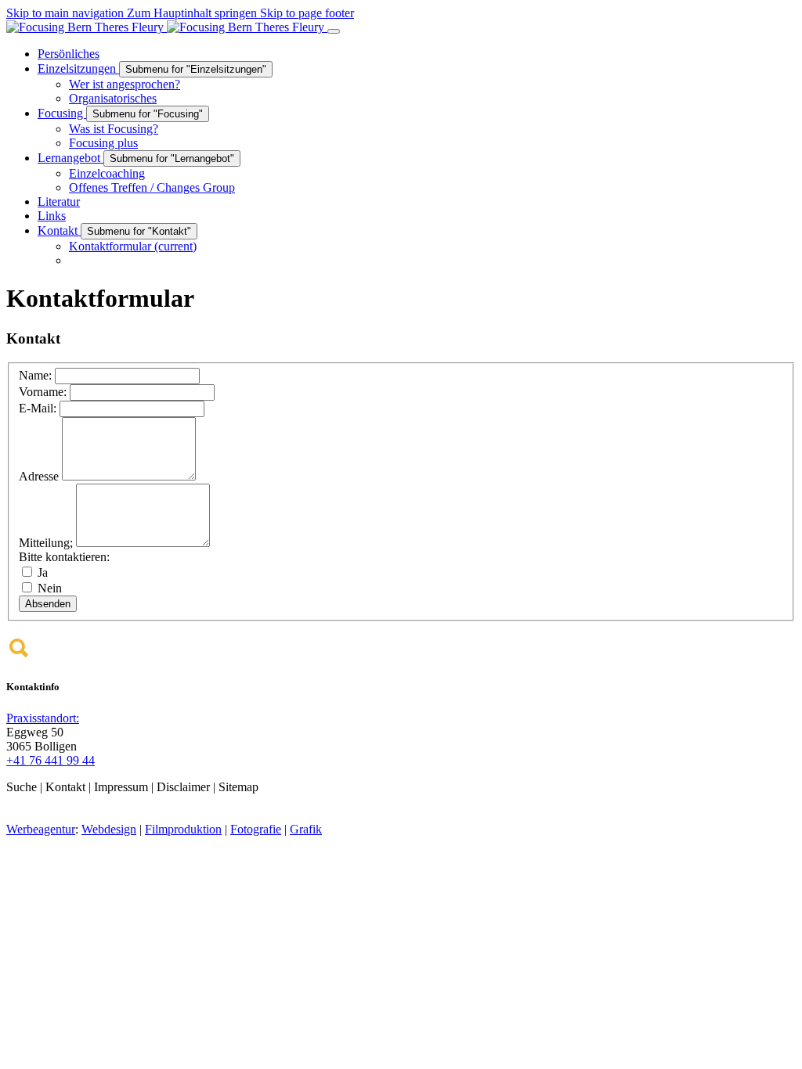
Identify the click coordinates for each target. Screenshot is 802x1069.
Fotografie (255, 829)
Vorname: (44, 391)
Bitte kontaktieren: (64, 556)
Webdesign (108, 829)
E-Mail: (39, 408)
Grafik (306, 829)
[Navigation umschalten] (333, 31)
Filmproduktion (183, 829)
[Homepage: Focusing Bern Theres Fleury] (166, 27)
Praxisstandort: (42, 718)
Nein (48, 588)
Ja (41, 572)
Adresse (40, 476)
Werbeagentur (40, 829)
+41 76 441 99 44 (50, 760)
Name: (37, 375)
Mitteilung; (47, 542)
